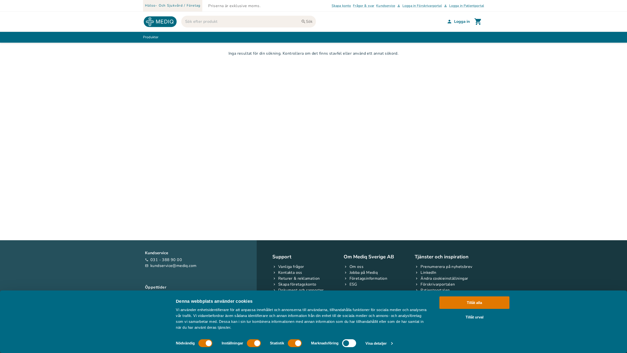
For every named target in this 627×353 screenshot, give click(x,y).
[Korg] (478, 21)
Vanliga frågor (291, 266)
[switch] (254, 343)
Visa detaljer (376, 343)
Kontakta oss (290, 272)
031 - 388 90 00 (163, 260)
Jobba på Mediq (364, 272)
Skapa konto (341, 5)
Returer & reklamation (299, 278)
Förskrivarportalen (438, 284)
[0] (478, 21)
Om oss (356, 266)
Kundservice (385, 5)
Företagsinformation (368, 278)
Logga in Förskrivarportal (419, 5)
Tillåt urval (474, 317)
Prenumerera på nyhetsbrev (446, 266)
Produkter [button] (150, 37)
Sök (309, 21)
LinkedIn (428, 272)
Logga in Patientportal (464, 5)
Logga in (462, 21)
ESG (353, 284)
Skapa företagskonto (297, 284)
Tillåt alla (474, 303)
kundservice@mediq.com (170, 265)
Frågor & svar (363, 5)
